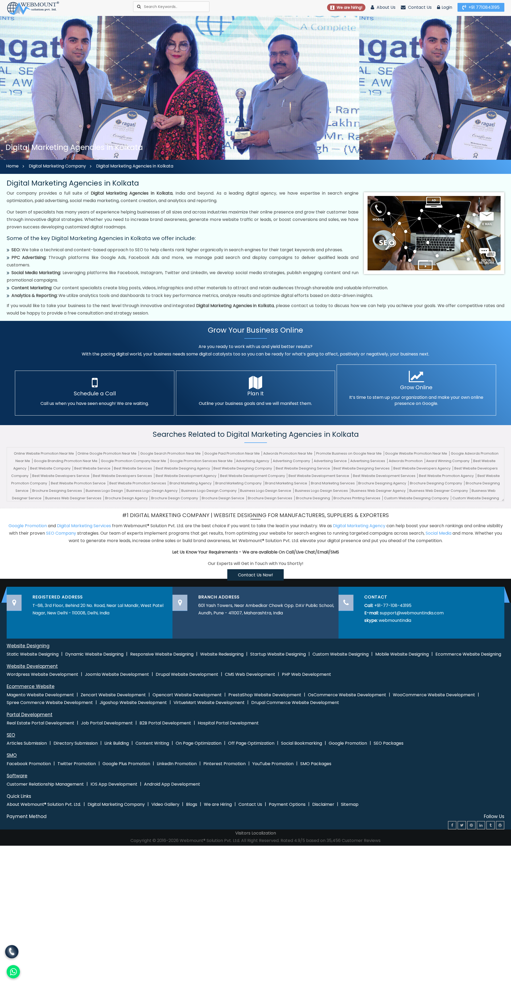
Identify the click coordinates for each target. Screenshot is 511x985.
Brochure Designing (313, 498)
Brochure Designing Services (57, 490)
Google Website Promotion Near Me (416, 453)
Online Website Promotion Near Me (44, 453)
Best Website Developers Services (123, 475)
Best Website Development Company (253, 475)
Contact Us (419, 7)
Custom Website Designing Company (417, 498)
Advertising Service (331, 461)
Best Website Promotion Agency (447, 475)
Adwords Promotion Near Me (288, 453)
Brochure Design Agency (127, 498)
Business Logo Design (105, 490)
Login (447, 7)
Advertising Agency (253, 461)
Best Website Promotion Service (78, 483)
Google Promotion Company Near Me (134, 461)
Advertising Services (368, 461)
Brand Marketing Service (286, 483)
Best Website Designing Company (243, 468)
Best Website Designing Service (303, 468)
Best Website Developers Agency (422, 468)
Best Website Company (50, 468)
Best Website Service (92, 468)
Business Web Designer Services (73, 498)
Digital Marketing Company (57, 166)
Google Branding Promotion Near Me (66, 461)
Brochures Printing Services (357, 498)
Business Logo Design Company (209, 490)
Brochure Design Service (223, 498)
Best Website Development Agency (186, 475)
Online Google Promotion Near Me (107, 453)
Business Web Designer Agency (378, 490)
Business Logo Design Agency (152, 490)
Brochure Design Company (175, 498)
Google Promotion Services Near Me (201, 461)
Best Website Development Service (319, 475)
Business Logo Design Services (322, 490)
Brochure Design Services (270, 498)
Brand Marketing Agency (191, 483)
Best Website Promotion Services (138, 483)
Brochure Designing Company (436, 483)
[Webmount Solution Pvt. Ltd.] (33, 8)
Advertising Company (292, 461)
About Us (385, 7)
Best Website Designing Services (361, 468)
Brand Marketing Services (333, 483)
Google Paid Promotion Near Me (232, 453)
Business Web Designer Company (439, 490)
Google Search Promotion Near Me (170, 453)
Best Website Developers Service (61, 475)
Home (12, 166)
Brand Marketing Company (238, 483)
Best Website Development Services (384, 475)
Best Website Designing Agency (183, 468)
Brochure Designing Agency (382, 483)
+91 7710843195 (483, 7)
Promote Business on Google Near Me (349, 453)
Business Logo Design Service (266, 490)
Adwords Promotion (406, 461)
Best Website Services (133, 468)
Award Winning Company (448, 461)
